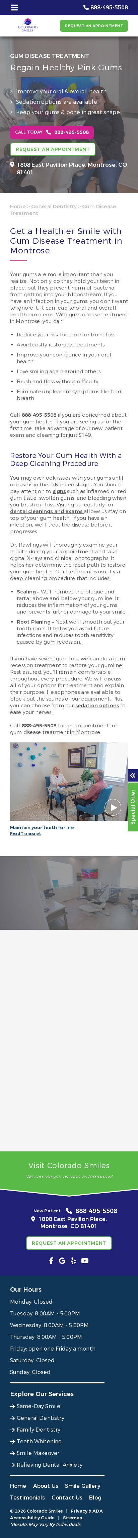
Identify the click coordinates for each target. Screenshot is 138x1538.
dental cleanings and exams (47, 511)
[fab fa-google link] (62, 1261)
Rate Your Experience (66, 943)
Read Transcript (25, 833)
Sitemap (73, 1518)
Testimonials (27, 1497)
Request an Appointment (94, 25)
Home (18, 206)
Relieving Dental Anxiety (49, 1464)
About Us (45, 1485)
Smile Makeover (38, 1453)
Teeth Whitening (39, 1441)
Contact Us (67, 1497)
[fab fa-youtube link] (85, 1261)
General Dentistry (54, 206)
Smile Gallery (82, 1485)
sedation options (97, 705)
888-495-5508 (39, 415)
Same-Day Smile (38, 1406)
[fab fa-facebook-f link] (51, 1261)
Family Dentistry (39, 1429)
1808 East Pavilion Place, (72, 168)
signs (59, 491)
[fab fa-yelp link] (73, 1261)
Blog (95, 1497)
